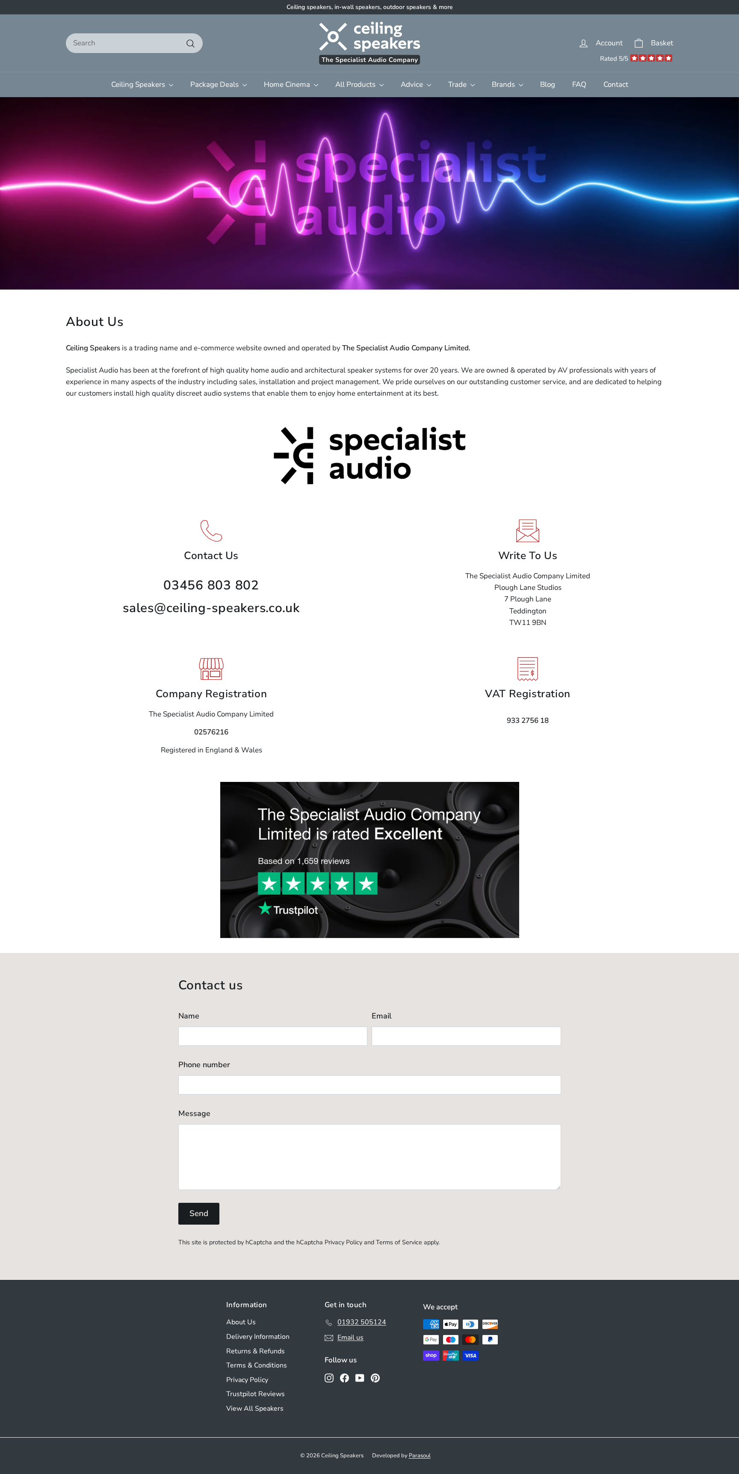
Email (382, 1016)
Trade (458, 84)
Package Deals (215, 84)
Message (194, 1113)
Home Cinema (288, 84)
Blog (547, 84)
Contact (615, 84)
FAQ (579, 84)
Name (188, 1016)
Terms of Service (399, 1242)
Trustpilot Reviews (255, 1394)
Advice (413, 84)
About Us (241, 1322)
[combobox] (134, 43)
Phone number (204, 1065)
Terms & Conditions (256, 1365)
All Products (356, 84)
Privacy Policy (343, 1242)
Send (198, 1213)
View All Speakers (255, 1408)
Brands (504, 84)
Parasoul (420, 1455)
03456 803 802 (211, 585)
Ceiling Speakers (139, 84)
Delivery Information (258, 1336)
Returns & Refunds (255, 1351)
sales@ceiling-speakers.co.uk (211, 608)
